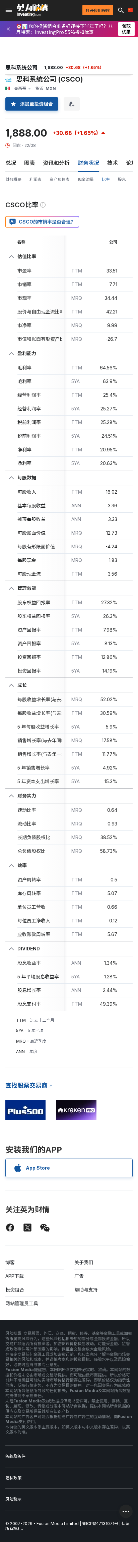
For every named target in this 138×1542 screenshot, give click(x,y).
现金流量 (86, 179)
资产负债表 (60, 179)
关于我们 (83, 1262)
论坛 (131, 163)
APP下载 (14, 1276)
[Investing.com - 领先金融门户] (32, 10)
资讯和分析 (56, 163)
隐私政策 (13, 1477)
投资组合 (14, 1289)
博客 (10, 1262)
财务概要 (13, 179)
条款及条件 (15, 1456)
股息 (122, 179)
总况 (10, 163)
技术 (112, 163)
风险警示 (13, 1499)
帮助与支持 (86, 1289)
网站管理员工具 (21, 1303)
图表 (29, 163)
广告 (79, 1276)
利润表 (35, 179)
